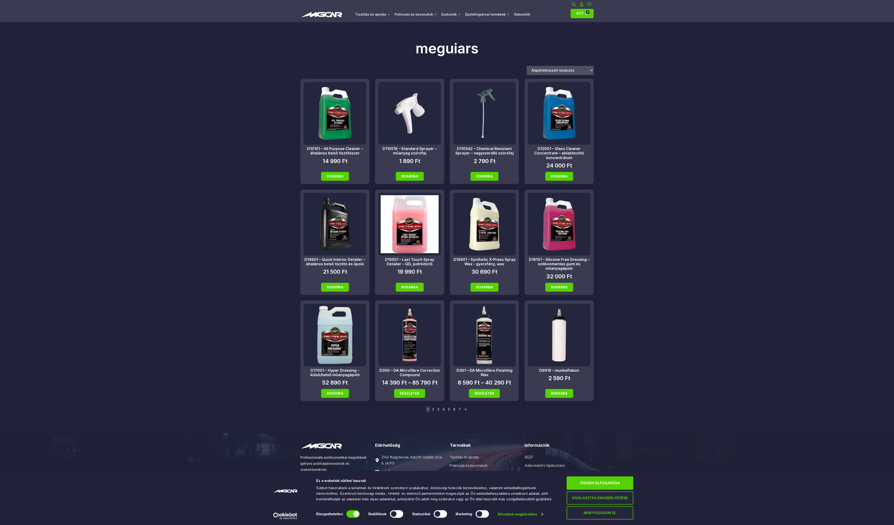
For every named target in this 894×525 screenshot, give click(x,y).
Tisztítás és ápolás (370, 14)
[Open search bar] (574, 4)
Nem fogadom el (600, 513)
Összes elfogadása (600, 483)
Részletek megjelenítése (517, 514)
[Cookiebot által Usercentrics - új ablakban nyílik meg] (285, 515)
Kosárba (335, 176)
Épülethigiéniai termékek (485, 14)
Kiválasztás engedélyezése (600, 498)
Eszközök (449, 14)
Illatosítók (522, 14)
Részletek (410, 393)
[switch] (396, 514)
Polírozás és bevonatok (414, 14)
